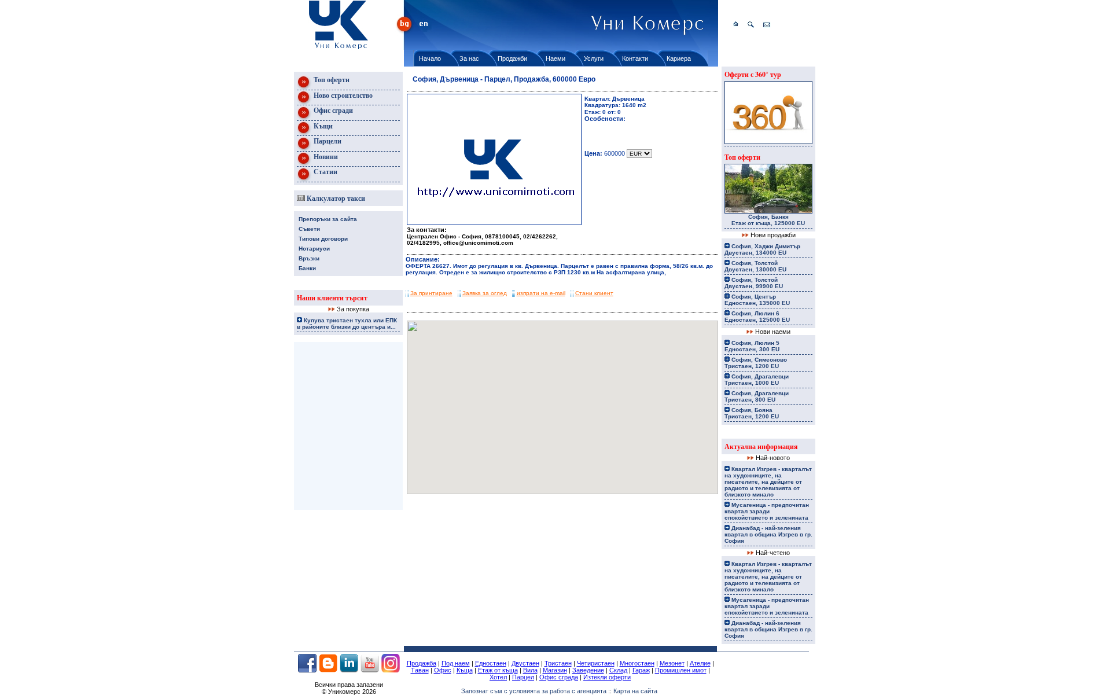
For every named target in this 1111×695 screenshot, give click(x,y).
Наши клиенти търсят (332, 298)
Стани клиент (594, 293)
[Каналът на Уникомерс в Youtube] (369, 670)
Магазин (555, 670)
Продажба (421, 663)
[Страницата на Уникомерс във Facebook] (307, 670)
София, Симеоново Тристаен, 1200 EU (755, 362)
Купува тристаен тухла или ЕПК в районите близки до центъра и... (347, 323)
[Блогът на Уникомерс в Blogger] (328, 670)
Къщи (322, 126)
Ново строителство (342, 95)
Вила (530, 670)
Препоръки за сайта (328, 219)
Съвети (309, 229)
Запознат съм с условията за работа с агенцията (533, 690)
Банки (307, 268)
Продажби (512, 58)
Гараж (641, 670)
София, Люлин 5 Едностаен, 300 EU (751, 346)
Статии (324, 171)
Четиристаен (596, 663)
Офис (442, 670)
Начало (430, 58)
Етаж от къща (498, 670)
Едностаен (490, 663)
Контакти (635, 58)
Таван (420, 670)
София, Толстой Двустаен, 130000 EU (755, 266)
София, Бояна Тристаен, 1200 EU (751, 413)
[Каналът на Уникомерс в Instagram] (390, 670)
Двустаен (525, 663)
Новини (325, 156)
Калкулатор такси (335, 198)
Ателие (700, 663)
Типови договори (323, 239)
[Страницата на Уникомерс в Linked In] (349, 670)
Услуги (594, 58)
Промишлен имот (681, 670)
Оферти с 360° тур (752, 74)
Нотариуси (314, 248)
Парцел (523, 677)
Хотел (498, 677)
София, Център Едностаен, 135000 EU (757, 299)
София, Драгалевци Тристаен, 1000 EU (756, 379)
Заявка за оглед (484, 293)
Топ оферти (331, 79)
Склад (618, 670)
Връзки (309, 258)
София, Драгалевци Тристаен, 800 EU (756, 396)
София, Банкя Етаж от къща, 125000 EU (768, 220)
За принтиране (431, 293)
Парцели (326, 141)
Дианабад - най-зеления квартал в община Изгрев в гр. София (768, 534)
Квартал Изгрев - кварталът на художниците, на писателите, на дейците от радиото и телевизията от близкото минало (768, 482)
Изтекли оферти (607, 677)
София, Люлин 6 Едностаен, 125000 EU (757, 316)
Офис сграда (558, 677)
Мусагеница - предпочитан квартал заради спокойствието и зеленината (766, 511)
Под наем (456, 663)
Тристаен (558, 663)
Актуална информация (761, 446)
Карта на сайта (635, 690)
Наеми (555, 58)
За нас (469, 58)
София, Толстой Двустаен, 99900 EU (753, 283)
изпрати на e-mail (541, 293)
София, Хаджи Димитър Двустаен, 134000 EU (762, 249)
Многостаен (637, 663)
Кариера (679, 58)
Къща (465, 670)
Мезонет (672, 663)
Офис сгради (332, 110)
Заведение (588, 670)
